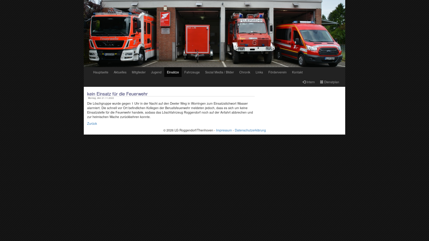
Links (259, 72)
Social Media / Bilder (219, 72)
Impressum (224, 130)
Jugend (156, 72)
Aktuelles (120, 72)
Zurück (92, 123)
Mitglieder (139, 72)
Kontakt (297, 72)
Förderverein (277, 72)
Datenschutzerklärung (250, 130)
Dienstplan (331, 82)
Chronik (244, 72)
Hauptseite (100, 72)
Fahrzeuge (192, 72)
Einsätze (173, 72)
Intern (310, 82)
